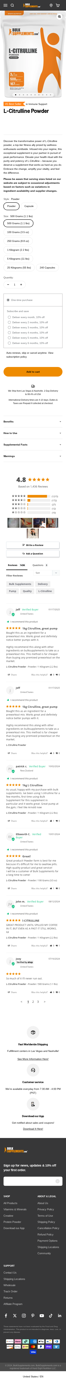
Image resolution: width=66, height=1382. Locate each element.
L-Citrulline (45, 591)
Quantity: (9, 277)
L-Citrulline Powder (16, 666)
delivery (43, 584)
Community (44, 1253)
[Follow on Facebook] (6, 1315)
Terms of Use (45, 1215)
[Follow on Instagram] (23, 1315)
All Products (10, 1203)
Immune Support (38, 104)
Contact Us (10, 1272)
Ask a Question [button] (34, 553)
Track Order (10, 1291)
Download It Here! (33, 1128)
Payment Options (47, 1240)
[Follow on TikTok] (50, 1315)
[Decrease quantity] (8, 284)
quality (27, 591)
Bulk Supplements (20, 584)
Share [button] (13, 674)
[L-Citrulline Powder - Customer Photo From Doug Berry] (14, 523)
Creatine (8, 1215)
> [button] (45, 1002)
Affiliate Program (13, 1303)
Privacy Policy (45, 1209)
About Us (42, 1203)
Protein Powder (12, 1221)
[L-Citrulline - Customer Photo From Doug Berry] (26, 523)
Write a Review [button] (34, 545)
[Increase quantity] (21, 284)
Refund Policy (45, 1234)
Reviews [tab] (12, 565)
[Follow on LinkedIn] (59, 1315)
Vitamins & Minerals (15, 1209)
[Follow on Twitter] (14, 1315)
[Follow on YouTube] (41, 1315)
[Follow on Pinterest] (32, 1315)
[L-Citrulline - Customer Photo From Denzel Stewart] (52, 523)
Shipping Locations (48, 1247)
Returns (8, 1297)
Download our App (14, 1228)
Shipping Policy (46, 1221)
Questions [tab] (38, 565)
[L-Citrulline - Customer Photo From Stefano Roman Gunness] (33, 533)
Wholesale (9, 1285)
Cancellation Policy (48, 1228)
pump (12, 591)
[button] (52, 674)
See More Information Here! (33, 1059)
